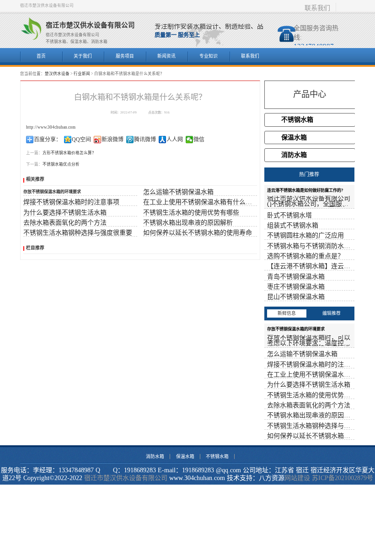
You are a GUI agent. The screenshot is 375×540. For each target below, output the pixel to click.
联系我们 (317, 8)
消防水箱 (294, 154)
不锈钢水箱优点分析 (61, 164)
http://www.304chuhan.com (50, 127)
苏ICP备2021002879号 (342, 478)
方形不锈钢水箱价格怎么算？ (69, 153)
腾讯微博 (145, 139)
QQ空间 (81, 139)
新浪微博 (112, 139)
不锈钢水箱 (297, 119)
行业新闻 (82, 73)
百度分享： (47, 139)
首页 (41, 56)
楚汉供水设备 (57, 73)
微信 (198, 139)
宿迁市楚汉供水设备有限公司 (125, 478)
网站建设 (297, 478)
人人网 (174, 139)
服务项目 (125, 56)
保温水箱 (294, 137)
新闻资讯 (166, 56)
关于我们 (83, 56)
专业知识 (208, 56)
